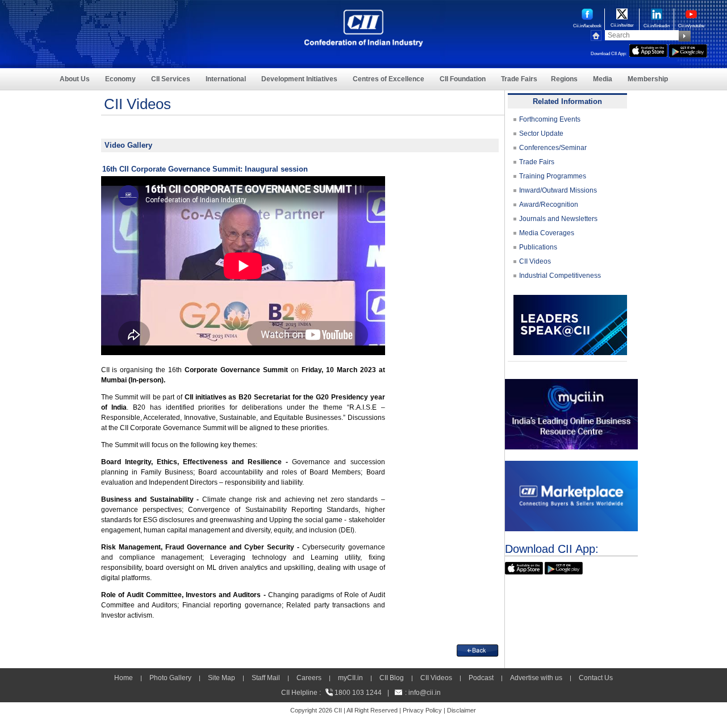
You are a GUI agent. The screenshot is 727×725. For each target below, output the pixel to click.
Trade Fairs (519, 79)
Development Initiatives (299, 79)
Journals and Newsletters (558, 219)
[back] (478, 649)
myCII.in (350, 678)
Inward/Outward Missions (558, 190)
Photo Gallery (170, 678)
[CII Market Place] (571, 466)
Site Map (221, 678)
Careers (308, 678)
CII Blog (391, 678)
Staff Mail (266, 678)
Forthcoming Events (549, 119)
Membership (648, 79)
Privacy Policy (422, 710)
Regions (564, 79)
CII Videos (535, 261)
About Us (75, 79)
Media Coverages (546, 233)
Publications (538, 247)
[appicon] (648, 49)
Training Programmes (552, 176)
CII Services (170, 79)
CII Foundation (463, 79)
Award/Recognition (548, 205)
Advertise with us (536, 678)
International (226, 79)
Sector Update (541, 134)
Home (123, 678)
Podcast (481, 678)
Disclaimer (461, 710)
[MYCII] (571, 384)
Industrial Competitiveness (560, 276)
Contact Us (596, 678)
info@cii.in (424, 693)
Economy (120, 79)
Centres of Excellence (388, 79)
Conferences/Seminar (553, 148)
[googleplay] (688, 49)
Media (602, 79)
